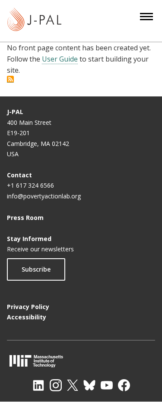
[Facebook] (124, 385)
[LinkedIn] (38, 385)
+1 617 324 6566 (30, 185)
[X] (72, 385)
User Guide (60, 59)
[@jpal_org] (56, 385)
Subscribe (36, 269)
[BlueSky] (89, 385)
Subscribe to (10, 79)
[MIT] (81, 361)
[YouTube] (107, 385)
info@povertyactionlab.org (44, 196)
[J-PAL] (34, 21)
